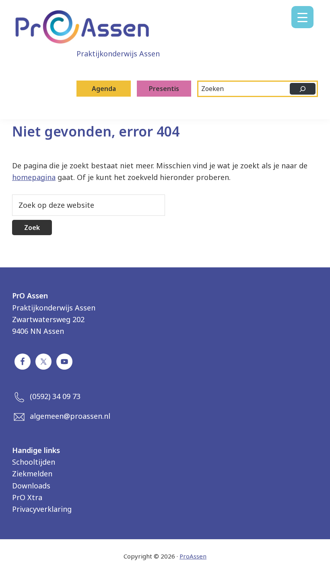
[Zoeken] (303, 89)
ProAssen (192, 556)
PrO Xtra (27, 497)
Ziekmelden (32, 473)
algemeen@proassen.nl (70, 416)
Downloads (31, 485)
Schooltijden (33, 462)
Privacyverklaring (42, 509)
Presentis (164, 88)
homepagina (34, 177)
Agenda (104, 88)
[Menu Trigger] (302, 17)
